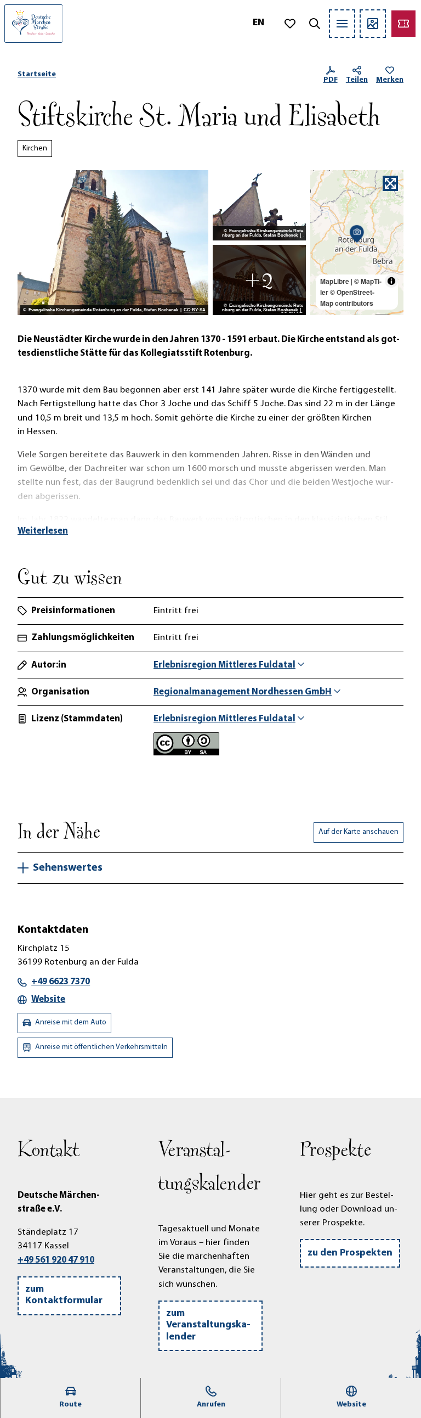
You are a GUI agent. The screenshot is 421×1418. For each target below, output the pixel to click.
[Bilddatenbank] (373, 23)
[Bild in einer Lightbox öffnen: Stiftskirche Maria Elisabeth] (113, 242)
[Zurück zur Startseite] (33, 23)
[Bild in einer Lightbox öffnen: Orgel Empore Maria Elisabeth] (259, 280)
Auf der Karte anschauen (358, 832)
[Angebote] (403, 23)
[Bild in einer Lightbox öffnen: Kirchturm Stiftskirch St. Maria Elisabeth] (259, 205)
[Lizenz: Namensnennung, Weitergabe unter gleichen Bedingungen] (186, 753)
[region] (356, 242)
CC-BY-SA (195, 310)
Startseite (37, 74)
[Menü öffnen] (342, 23)
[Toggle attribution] (391, 281)
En (258, 23)
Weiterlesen (43, 531)
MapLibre (334, 281)
